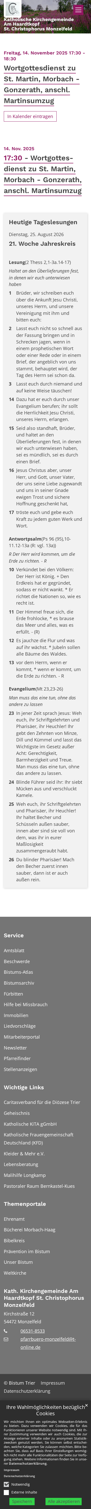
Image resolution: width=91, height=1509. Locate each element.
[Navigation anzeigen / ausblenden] (78, 10)
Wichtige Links (24, 1087)
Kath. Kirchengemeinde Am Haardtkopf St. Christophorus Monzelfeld (44, 1298)
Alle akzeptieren (64, 1501)
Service (14, 935)
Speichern (22, 1501)
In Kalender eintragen (30, 116)
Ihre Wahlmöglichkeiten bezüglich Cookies (45, 1410)
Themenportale (25, 1204)
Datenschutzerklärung (28, 1463)
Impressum (11, 1470)
